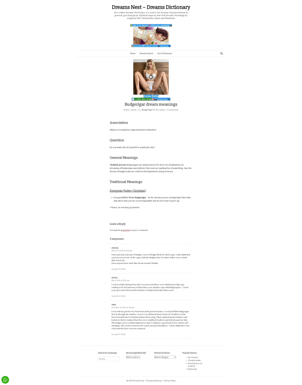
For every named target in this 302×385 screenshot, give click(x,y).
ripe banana (193, 357)
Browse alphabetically (136, 353)
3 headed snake (194, 360)
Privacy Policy (170, 381)
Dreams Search (146, 53)
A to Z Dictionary (164, 53)
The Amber (160, 109)
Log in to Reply (119, 269)
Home (132, 53)
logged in (125, 230)
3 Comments (172, 109)
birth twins (192, 369)
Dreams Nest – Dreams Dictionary (151, 7)
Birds (133, 109)
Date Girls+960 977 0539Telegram (151, 46)
